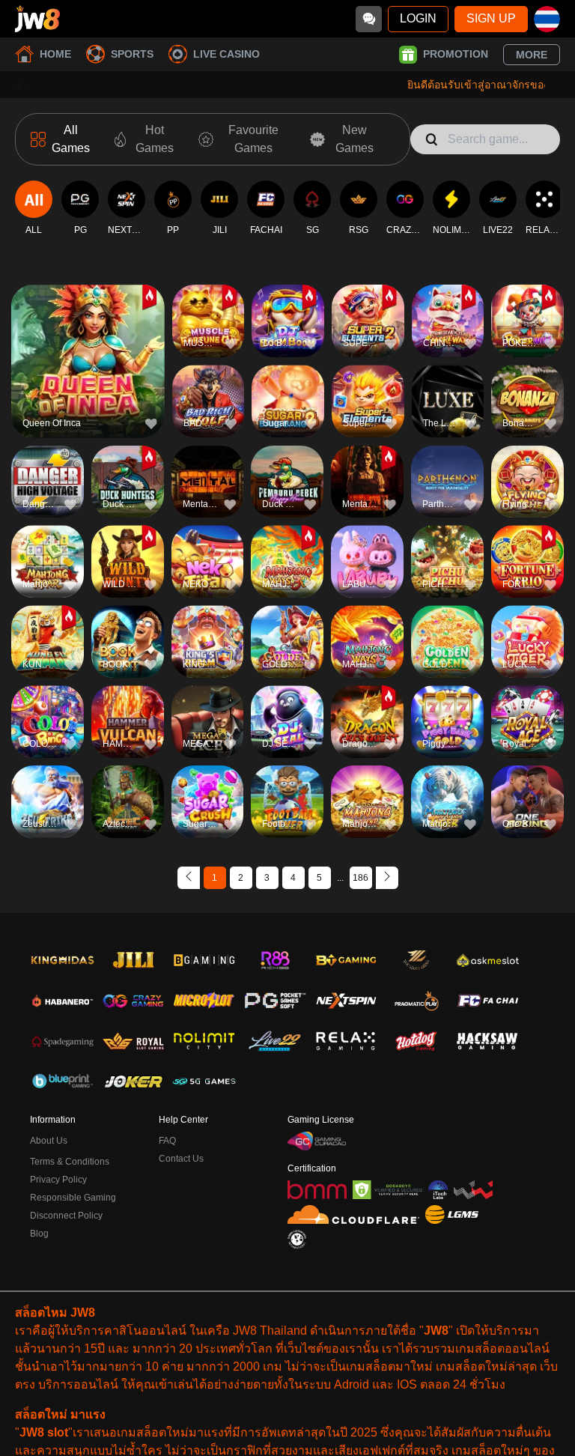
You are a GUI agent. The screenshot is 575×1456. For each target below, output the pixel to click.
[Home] (37, 18)
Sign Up (491, 18)
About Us (48, 1140)
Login (418, 18)
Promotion (455, 54)
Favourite (88, 336)
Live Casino (226, 54)
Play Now (88, 370)
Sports (132, 54)
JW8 (436, 1330)
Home (55, 54)
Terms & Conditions (69, 1161)
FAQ (167, 1140)
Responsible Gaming (73, 1197)
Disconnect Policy (66, 1215)
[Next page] (387, 878)
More (531, 55)
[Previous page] (188, 878)
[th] (547, 19)
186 (360, 878)
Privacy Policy (58, 1179)
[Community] (369, 19)
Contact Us (181, 1158)
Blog (39, 1233)
